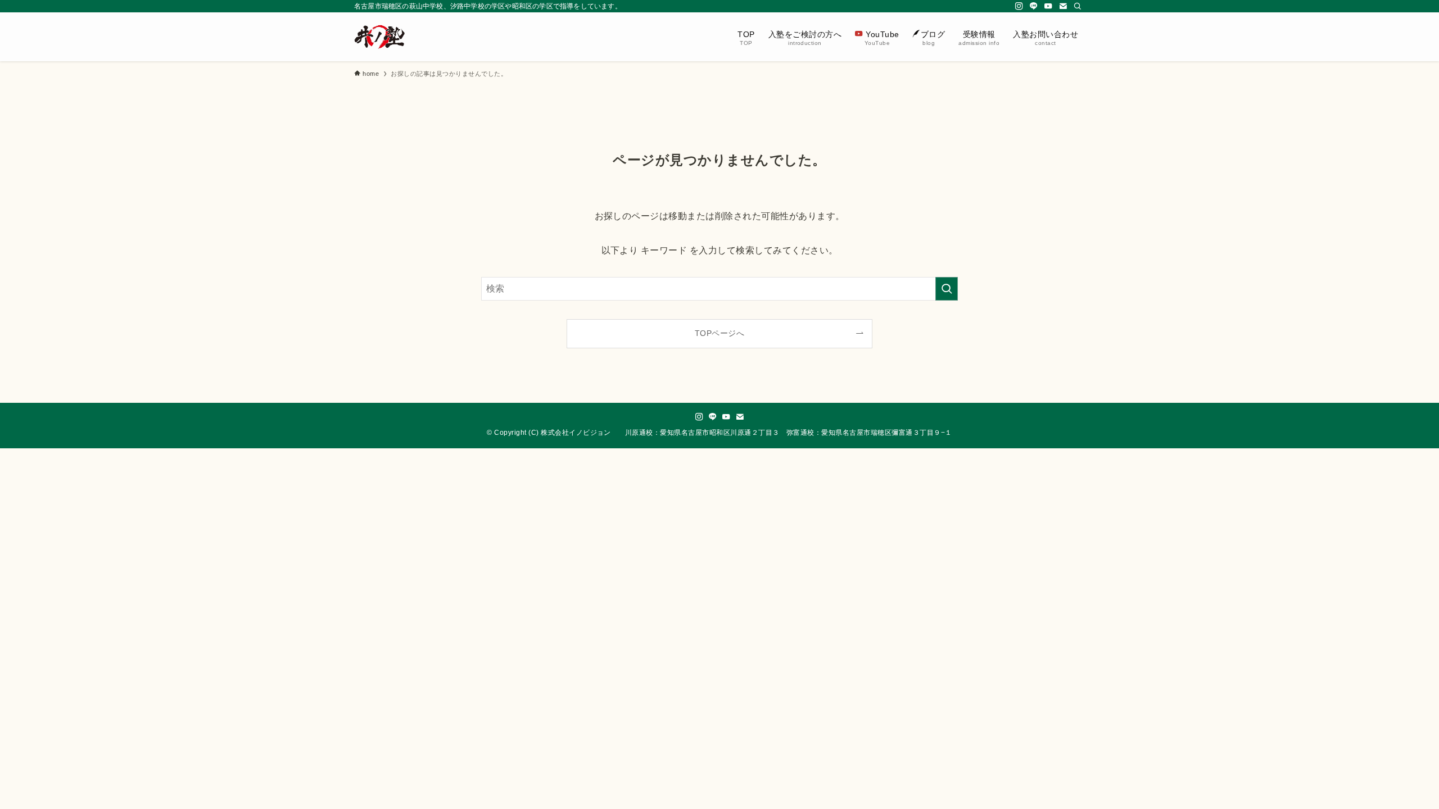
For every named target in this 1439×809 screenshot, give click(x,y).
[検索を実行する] (946, 289)
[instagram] (1019, 6)
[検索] (1077, 6)
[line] (1033, 6)
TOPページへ (719, 333)
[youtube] (1048, 6)
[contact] (1063, 6)
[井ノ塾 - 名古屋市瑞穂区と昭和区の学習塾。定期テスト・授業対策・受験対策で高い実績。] (379, 36)
